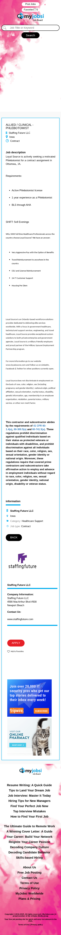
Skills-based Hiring (29, 857)
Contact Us (29, 877)
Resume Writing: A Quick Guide (29, 785)
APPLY (16, 642)
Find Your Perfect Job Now (29, 806)
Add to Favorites (17, 651)
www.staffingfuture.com (20, 619)
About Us (29, 867)
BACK (13, 537)
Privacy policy (37, 925)
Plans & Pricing (29, 898)
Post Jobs (30, 4)
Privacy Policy (29, 888)
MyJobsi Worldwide (29, 893)
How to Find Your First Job (29, 816)
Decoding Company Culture (29, 847)
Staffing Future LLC (18, 585)
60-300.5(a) (20, 429)
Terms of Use (29, 883)
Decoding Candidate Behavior (29, 852)
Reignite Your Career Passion (29, 842)
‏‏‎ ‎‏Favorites (30, 9)
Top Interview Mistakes (29, 811)
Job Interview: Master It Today (29, 795)
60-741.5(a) (38, 429)
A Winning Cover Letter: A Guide (29, 831)
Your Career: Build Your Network (29, 836)
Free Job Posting (29, 872)
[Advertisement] (30, 73)
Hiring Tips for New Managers (29, 800)
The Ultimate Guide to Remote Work (29, 826)
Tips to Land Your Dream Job (29, 790)
